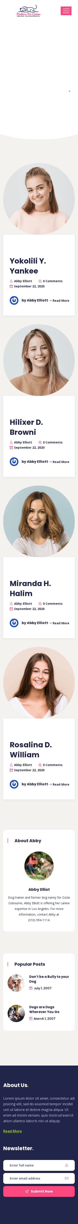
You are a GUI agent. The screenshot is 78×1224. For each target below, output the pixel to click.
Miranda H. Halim (30, 588)
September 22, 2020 (29, 286)
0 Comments (53, 281)
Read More (61, 300)
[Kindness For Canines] (28, 11)
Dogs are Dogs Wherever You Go (44, 1009)
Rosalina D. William (31, 750)
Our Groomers (47, 100)
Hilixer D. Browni (26, 427)
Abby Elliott (23, 281)
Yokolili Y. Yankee (28, 266)
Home (24, 100)
